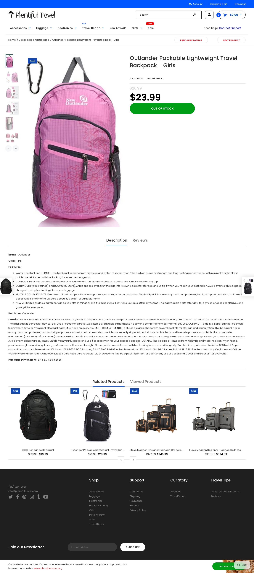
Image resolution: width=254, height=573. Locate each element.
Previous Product (191, 40)
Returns (134, 505)
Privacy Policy (138, 510)
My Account (195, 4)
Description (116, 240)
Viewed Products (146, 381)
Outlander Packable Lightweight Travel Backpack (100, 450)
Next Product (231, 40)
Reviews (140, 240)
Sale (92, 519)
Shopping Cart (218, 4)
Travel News (96, 524)
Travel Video (178, 496)
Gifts (91, 510)
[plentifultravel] (31, 18)
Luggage (94, 496)
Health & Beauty (98, 505)
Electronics (95, 501)
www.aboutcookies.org (48, 568)
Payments (136, 501)
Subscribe (133, 547)
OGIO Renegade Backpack (38, 450)
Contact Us (136, 491)
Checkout (240, 4)
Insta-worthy (97, 515)
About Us (175, 491)
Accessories (96, 491)
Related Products (109, 381)
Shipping (135, 496)
